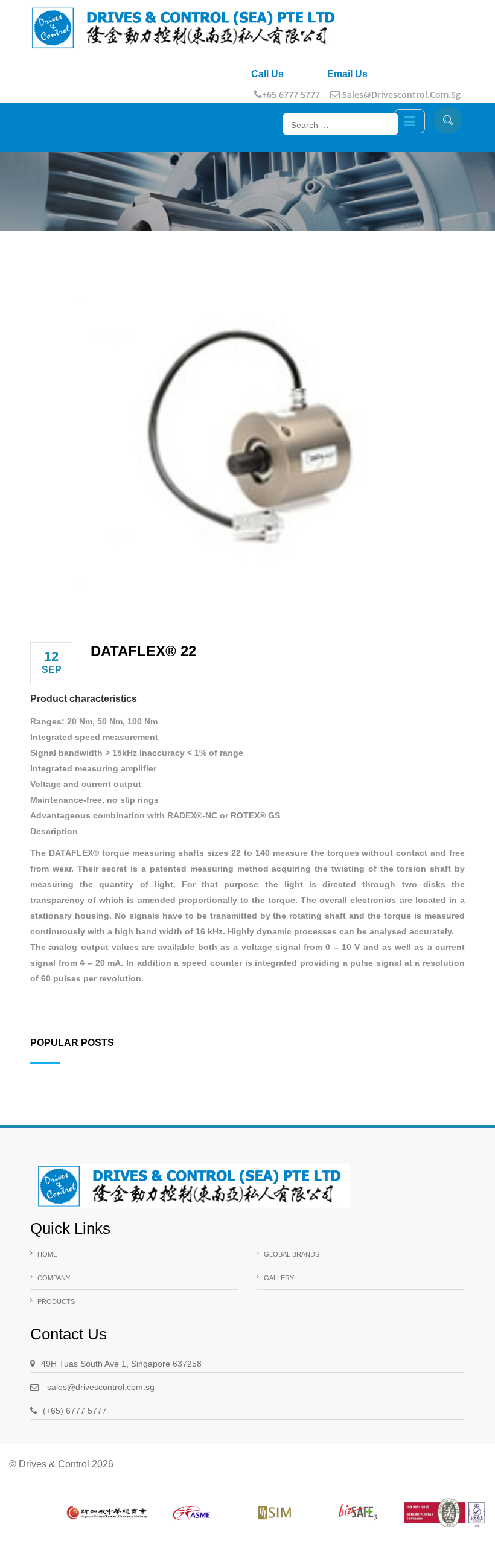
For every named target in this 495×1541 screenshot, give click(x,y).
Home (47, 1254)
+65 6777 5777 (291, 94)
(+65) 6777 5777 (75, 1410)
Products (56, 1301)
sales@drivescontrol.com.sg (400, 94)
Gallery (279, 1277)
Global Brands (291, 1254)
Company (53, 1277)
